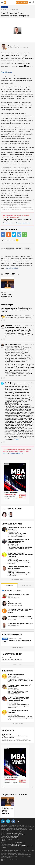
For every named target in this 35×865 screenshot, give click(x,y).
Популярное (9, 586)
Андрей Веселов (6, 72)
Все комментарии (17, 579)
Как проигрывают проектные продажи (20, 623)
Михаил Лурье (12, 676)
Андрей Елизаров (13, 544)
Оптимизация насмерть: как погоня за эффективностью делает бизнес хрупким (20, 610)
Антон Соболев (12, 531)
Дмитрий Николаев (13, 570)
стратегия (19, 248)
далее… (17, 439)
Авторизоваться (8, 223)
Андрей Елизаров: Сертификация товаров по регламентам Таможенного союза (18, 541)
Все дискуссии (18, 723)
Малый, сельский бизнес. (16, 674)
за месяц (18, 590)
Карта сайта (4, 840)
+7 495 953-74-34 (19, 843)
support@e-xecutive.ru (13, 839)
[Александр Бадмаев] (10, 514)
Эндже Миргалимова (14, 598)
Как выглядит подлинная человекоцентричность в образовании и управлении (20, 554)
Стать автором (21, 2)
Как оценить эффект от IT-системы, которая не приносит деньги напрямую (20, 617)
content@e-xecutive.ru (12, 837)
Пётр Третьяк (12, 619)
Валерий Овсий (6, 310)
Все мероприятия (17, 647)
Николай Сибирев (13, 702)
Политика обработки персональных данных (12, 831)
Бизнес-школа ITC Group (14, 638)
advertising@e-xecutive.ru (12, 836)
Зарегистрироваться (23, 223)
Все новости (17, 664)
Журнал (3, 292)
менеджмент (10, 248)
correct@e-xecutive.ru (12, 268)
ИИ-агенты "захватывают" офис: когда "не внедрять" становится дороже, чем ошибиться (18, 698)
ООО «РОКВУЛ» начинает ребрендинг (12, 659)
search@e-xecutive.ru (17, 833)
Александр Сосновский (15, 605)
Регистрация (33, 2)
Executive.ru (31, 826)
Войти (5, 453)
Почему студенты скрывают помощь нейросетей (7, 296)
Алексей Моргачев (13, 625)
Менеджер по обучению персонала (19, 640)
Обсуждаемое (26, 586)
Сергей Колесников (19, 310)
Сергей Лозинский (13, 558)
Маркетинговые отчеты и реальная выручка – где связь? (19, 602)
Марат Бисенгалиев (24, 308)
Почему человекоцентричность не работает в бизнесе (19, 567)
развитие (27, 248)
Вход (30, 2)
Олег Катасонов (13, 714)
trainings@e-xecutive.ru (19, 834)
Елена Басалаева (13, 688)
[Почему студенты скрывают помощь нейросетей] (7, 801)
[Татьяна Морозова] (4, 514)
